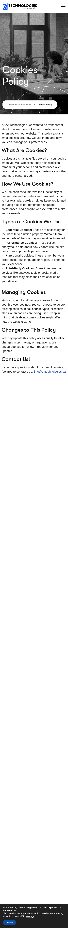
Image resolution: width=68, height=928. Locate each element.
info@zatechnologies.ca (50, 371)
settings (30, 916)
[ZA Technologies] (19, 7)
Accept (9, 922)
